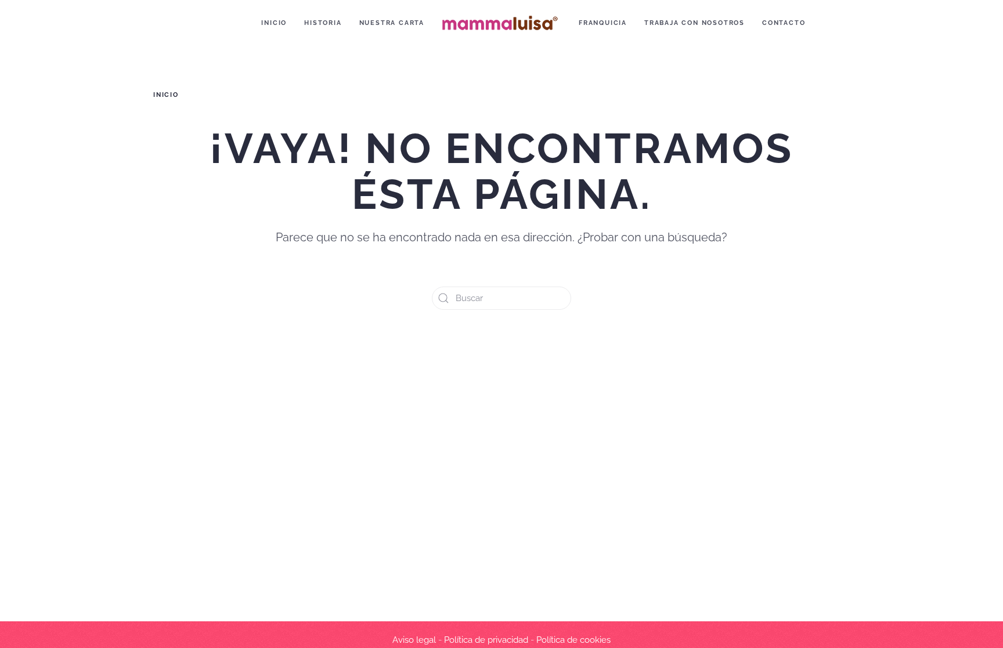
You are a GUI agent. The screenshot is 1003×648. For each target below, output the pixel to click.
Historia (322, 23)
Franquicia (603, 23)
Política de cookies (573, 640)
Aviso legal (414, 640)
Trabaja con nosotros (694, 23)
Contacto (783, 23)
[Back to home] (501, 23)
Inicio (274, 23)
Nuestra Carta (391, 23)
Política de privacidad (486, 640)
